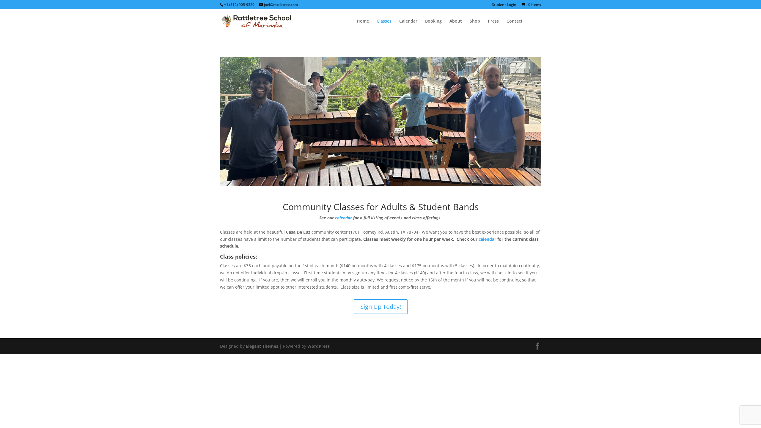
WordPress (318, 346)
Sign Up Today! (380, 307)
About (455, 21)
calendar (343, 218)
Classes (384, 21)
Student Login (504, 5)
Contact (515, 21)
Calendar (408, 21)
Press (493, 21)
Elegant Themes (262, 346)
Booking (433, 21)
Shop (475, 21)
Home (363, 21)
